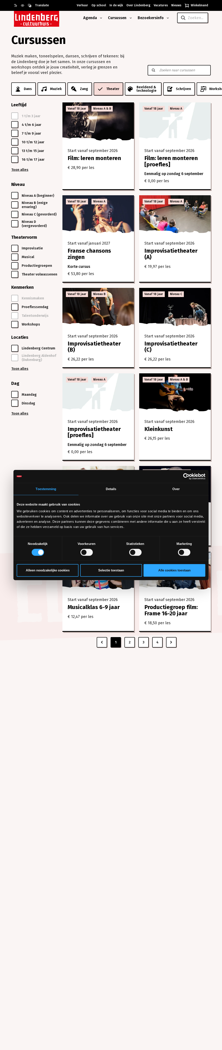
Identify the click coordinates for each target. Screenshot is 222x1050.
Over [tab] (176, 489)
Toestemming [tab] (46, 489)
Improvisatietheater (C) (171, 346)
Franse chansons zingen (89, 253)
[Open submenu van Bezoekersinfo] (167, 18)
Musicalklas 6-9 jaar (94, 607)
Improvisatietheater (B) (94, 346)
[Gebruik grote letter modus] (17, 5)
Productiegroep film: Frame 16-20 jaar (171, 610)
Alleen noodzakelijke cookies (48, 570)
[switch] (86, 552)
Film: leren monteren (94, 158)
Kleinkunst (158, 429)
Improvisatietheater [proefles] (94, 432)
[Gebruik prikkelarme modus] (24, 5)
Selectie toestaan (111, 570)
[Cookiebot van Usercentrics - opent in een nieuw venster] (186, 476)
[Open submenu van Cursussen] (130, 18)
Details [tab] (111, 489)
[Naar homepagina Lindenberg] (46, 18)
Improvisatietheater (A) (171, 253)
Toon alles (19, 170)
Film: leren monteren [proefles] (171, 161)
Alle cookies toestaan (174, 570)
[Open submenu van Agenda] (100, 18)
